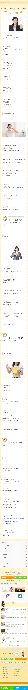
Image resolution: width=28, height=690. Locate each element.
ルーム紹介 (5, 675)
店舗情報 (4, 557)
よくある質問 (17, 671)
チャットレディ (6, 545)
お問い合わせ (17, 675)
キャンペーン (5, 560)
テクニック (5, 551)
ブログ (16, 673)
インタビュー (5, 548)
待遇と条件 (17, 669)
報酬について (5, 673)
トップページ (5, 669)
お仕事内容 (5, 671)
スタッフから (5, 563)
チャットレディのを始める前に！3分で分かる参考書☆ (13, 518)
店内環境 (4, 566)
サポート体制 (5, 677)
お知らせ (4, 542)
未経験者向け (5, 554)
